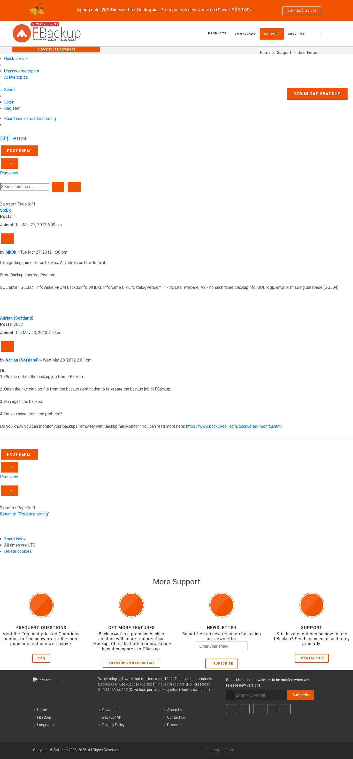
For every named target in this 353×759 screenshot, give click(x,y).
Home (42, 710)
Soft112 (105, 690)
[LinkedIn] (258, 709)
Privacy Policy (113, 725)
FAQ (41, 658)
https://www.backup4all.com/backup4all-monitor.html (234, 426)
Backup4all (107, 684)
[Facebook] (231, 709)
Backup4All (111, 717)
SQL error (13, 138)
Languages (46, 725)
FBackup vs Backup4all (132, 663)
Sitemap (213, 750)
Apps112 (120, 690)
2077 (18, 324)
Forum (230, 750)
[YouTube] (272, 709)
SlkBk (5, 210)
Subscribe (222, 663)
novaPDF (165, 684)
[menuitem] (21, 71)
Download (110, 710)
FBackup (44, 717)
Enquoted (170, 690)
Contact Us (312, 658)
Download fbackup (317, 93)
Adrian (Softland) (16, 318)
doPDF (179, 684)
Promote (174, 725)
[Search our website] (335, 33)
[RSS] (286, 709)
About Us (174, 710)
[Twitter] (245, 709)
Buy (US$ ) (301, 11)
